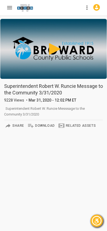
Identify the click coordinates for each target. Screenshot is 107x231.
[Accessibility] (97, 221)
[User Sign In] (96, 7)
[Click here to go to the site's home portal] (25, 8)
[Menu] (9, 7)
